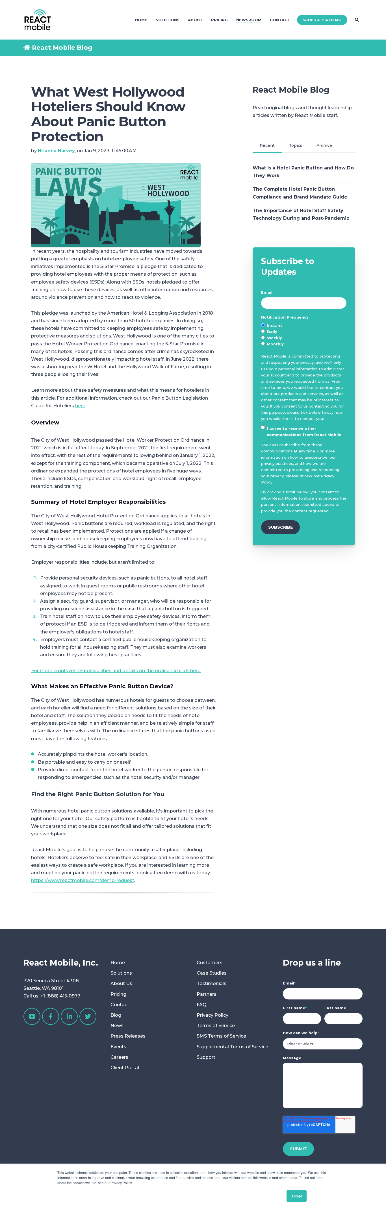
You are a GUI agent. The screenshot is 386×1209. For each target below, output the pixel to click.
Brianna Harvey (56, 150)
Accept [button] (296, 1195)
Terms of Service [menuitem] (216, 1025)
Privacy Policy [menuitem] (212, 1015)
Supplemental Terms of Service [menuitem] (232, 1046)
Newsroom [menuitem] (248, 20)
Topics (295, 145)
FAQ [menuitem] (202, 1004)
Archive (324, 145)
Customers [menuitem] (209, 962)
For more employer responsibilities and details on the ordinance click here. (116, 670)
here (80, 405)
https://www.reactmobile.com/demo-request (82, 880)
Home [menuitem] (141, 20)
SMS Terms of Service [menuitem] (221, 1036)
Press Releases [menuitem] (128, 1036)
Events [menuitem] (118, 1046)
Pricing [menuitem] (219, 20)
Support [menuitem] (206, 1057)
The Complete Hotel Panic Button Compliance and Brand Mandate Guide (300, 192)
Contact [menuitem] (280, 20)
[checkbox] (303, 334)
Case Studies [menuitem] (212, 973)
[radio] (303, 325)
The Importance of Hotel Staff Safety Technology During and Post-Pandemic (301, 214)
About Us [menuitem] (121, 983)
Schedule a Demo (322, 20)
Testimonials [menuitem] (211, 983)
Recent (267, 145)
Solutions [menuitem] (167, 20)
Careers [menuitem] (119, 1057)
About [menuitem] (195, 20)
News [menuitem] (116, 1025)
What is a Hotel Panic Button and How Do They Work (303, 171)
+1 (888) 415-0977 (60, 996)
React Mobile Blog (62, 47)
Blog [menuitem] (115, 1015)
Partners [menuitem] (206, 994)
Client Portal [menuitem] (124, 1067)
